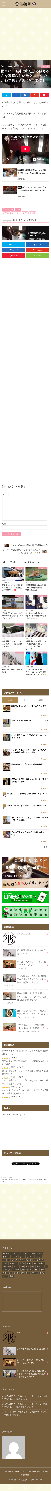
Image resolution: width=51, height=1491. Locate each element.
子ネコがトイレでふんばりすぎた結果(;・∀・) (28, 833)
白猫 (36, 1270)
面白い (42, 1273)
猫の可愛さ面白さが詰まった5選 (31, 952)
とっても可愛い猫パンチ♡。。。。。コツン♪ (29, 721)
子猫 (22, 1266)
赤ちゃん (34, 1273)
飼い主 (5, 1276)
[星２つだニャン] (5, 221)
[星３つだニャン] (7, 221)
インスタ (6, 1260)
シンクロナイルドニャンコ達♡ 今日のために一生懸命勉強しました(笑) (29, 751)
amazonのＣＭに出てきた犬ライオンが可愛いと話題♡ (24, 806)
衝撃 (22, 1273)
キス (21, 1260)
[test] (13, 1447)
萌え (9, 1273)
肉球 (4, 1273)
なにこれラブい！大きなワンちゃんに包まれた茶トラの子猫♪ (29, 818)
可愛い (7, 213)
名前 (4, 524)
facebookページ (34, 1471)
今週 (10, 700)
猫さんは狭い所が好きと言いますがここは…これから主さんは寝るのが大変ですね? (24, 998)
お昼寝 (32, 1253)
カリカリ (14, 1260)
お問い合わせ (8, 1471)
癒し (31, 1270)
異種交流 (24, 1270)
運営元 (45, 1471)
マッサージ (14, 1263)
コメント (5, 494)
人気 (19, 209)
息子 (26, 213)
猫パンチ (16, 1270)
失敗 (9, 1266)
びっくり (30, 1257)
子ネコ (16, 1266)
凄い (35, 1263)
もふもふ (38, 1257)
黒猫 (11, 1276)
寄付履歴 (25, 1475)
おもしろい (9, 209)
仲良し (29, 1263)
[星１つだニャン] (4, 221)
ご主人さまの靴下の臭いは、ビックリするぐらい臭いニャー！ (29, 780)
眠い (42, 1270)
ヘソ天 (5, 1263)
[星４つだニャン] (8, 221)
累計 (41, 700)
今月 (25, 700)
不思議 (22, 1263)
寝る (27, 1266)
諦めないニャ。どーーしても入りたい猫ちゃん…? (29, 707)
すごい (22, 1257)
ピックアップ (38, 1260)
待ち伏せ (17, 213)
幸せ (33, 1266)
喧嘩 (4, 1266)
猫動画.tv (24, 1480)
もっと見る (42, 847)
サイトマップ (21, 1471)
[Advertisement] (25, 33)
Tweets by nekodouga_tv (13, 1114)
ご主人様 (14, 1257)
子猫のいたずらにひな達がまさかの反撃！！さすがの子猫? (25, 794)
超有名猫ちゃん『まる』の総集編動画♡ (27, 764)
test (24, 933)
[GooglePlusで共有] (34, 95)
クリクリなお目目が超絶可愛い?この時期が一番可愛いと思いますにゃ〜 (31, 1028)
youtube (15, 1253)
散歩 (38, 1266)
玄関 (33, 213)
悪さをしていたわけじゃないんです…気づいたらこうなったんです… (31, 1014)
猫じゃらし (7, 1270)
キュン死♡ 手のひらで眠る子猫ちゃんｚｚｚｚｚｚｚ (29, 736)
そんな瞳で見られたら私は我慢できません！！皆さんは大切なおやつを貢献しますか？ (24, 981)
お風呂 (39, 1253)
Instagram (6, 1253)
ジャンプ (28, 1260)
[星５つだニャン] (10, 221)
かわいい (6, 1257)
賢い (27, 1273)
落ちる (16, 1273)
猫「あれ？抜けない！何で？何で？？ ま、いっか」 (31, 964)
